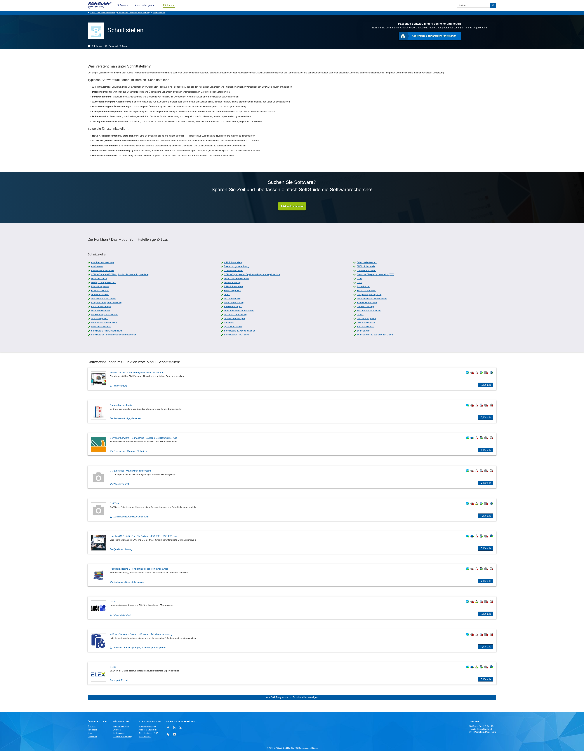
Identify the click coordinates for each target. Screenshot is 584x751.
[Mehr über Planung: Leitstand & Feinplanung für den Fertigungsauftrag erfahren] (292, 575)
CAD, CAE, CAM (122, 614)
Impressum (92, 736)
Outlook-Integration (366, 318)
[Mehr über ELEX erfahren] (292, 673)
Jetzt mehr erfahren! (292, 206)
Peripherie (229, 322)
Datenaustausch (99, 278)
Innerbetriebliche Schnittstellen (372, 298)
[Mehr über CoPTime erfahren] (292, 509)
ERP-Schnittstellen (233, 286)
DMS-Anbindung (232, 282)
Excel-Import (363, 286)
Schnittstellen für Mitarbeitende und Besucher (113, 334)
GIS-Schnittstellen (100, 294)
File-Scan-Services (366, 290)
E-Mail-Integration (100, 286)
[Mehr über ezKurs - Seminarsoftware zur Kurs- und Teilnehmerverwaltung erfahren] (292, 640)
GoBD (227, 294)
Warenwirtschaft (121, 484)
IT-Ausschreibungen (147, 726)
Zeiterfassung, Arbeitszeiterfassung (130, 516)
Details (487, 384)
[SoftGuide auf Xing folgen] (168, 734)
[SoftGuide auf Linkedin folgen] (174, 727)
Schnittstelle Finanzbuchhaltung (106, 330)
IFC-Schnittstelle (232, 298)
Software (121, 5)
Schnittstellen (159, 13)
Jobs (90, 733)
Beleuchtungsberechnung (236, 266)
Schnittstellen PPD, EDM (236, 334)
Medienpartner (119, 733)
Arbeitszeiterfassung (367, 262)
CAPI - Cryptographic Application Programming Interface (252, 274)
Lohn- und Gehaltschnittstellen (239, 310)
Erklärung (97, 46)
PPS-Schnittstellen (366, 322)
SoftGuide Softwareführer (102, 13)
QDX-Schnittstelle (233, 326)
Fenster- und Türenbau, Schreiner (130, 451)
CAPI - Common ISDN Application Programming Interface (119, 274)
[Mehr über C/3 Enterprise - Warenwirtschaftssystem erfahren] (292, 477)
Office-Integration (99, 318)
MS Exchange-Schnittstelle (104, 314)
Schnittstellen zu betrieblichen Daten (375, 334)
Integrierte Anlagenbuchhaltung (106, 302)
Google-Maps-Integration (369, 294)
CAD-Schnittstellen (233, 270)
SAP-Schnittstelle (365, 326)
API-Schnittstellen (233, 262)
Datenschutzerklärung (308, 748)
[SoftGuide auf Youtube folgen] (174, 734)
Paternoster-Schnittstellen (104, 322)
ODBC (360, 314)
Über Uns (92, 726)
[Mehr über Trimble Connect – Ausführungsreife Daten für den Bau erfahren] (292, 379)
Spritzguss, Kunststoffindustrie (128, 582)
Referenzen (92, 730)
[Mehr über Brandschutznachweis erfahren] (292, 411)
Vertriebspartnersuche (148, 730)
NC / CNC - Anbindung (235, 314)
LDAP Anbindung (365, 306)
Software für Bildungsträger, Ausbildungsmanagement (140, 647)
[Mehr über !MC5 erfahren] (292, 608)
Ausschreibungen (143, 5)
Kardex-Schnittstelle (367, 302)
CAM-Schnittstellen (366, 270)
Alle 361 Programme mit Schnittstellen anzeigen (292, 697)
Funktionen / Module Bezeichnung (133, 13)
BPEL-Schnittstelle (366, 266)
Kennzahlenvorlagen (101, 306)
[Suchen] (493, 5)
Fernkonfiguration (232, 290)
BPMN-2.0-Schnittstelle (102, 270)
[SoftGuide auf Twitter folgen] (180, 727)
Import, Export (120, 680)
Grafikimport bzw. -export (103, 298)
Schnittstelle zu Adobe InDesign (239, 330)
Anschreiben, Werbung (102, 262)
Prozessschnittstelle (101, 326)
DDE (359, 278)
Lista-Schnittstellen (100, 310)
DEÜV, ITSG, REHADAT (103, 282)
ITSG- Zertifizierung (233, 302)
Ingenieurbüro (120, 385)
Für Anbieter (169, 5)
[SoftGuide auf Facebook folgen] (168, 727)
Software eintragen (121, 726)
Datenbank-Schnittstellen (236, 278)
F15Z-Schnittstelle (100, 290)
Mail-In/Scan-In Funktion (369, 310)
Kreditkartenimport (233, 306)
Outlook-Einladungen (234, 318)
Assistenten (97, 266)
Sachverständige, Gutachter (127, 418)
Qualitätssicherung (122, 549)
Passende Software (118, 46)
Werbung (117, 730)
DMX (359, 282)
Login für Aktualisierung (122, 736)
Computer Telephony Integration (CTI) (375, 274)
